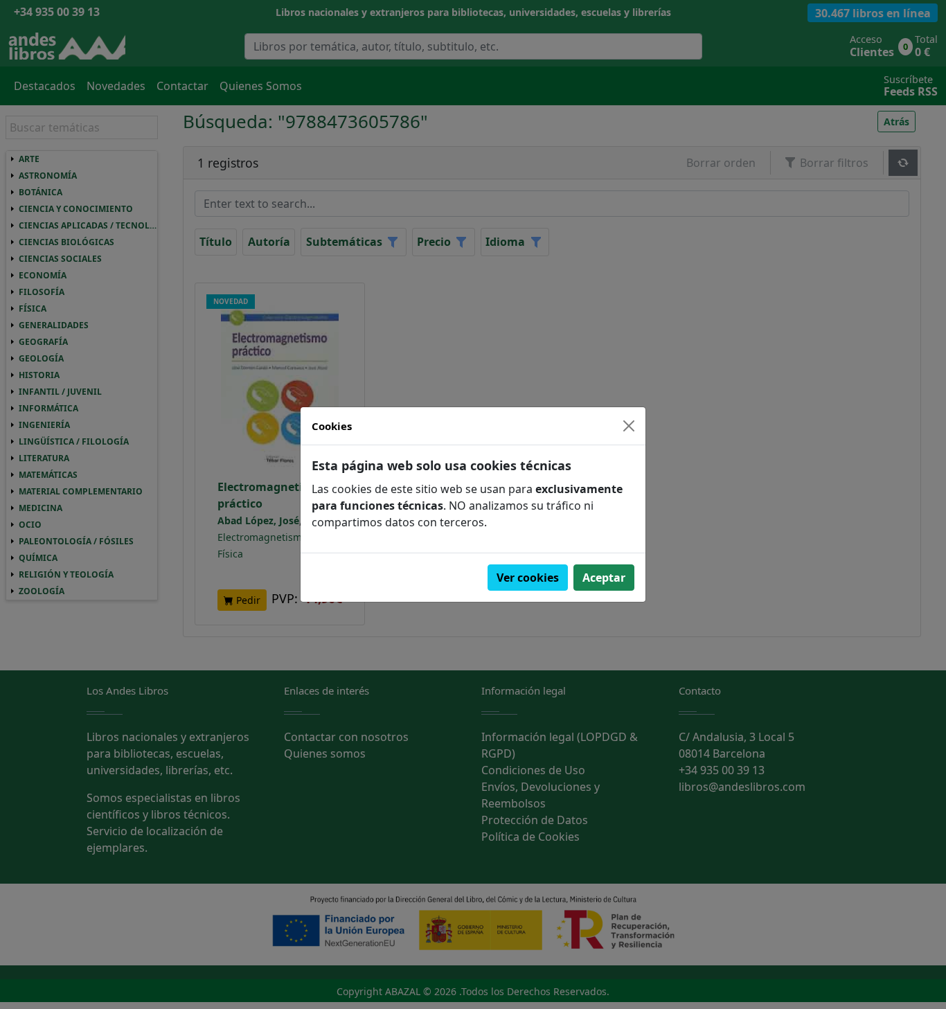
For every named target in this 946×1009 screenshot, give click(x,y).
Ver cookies (528, 577)
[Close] (629, 426)
